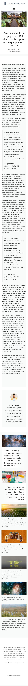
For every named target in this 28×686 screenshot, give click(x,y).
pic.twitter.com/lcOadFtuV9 (14, 159)
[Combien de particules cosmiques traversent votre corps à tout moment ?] (14, 594)
